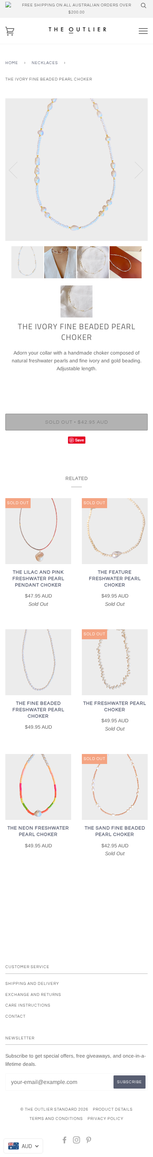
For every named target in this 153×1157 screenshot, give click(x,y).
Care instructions (28, 1005)
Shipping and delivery (32, 984)
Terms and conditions (56, 1119)
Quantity (77, 384)
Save (79, 440)
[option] (76, 169)
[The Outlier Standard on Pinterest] (89, 1141)
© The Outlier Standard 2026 (54, 1109)
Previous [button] (17, 169)
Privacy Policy (105, 1119)
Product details (113, 1109)
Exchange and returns (33, 995)
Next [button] (135, 169)
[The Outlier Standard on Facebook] (64, 1141)
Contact (15, 1016)
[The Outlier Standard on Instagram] (76, 1141)
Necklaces (45, 63)
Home (11, 63)
